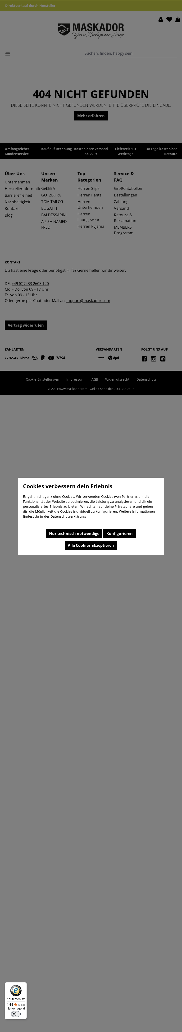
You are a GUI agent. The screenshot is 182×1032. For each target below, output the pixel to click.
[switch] (16, 1014)
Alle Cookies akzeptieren (91, 545)
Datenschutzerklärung (68, 516)
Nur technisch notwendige (74, 533)
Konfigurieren (119, 533)
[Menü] (24, 985)
